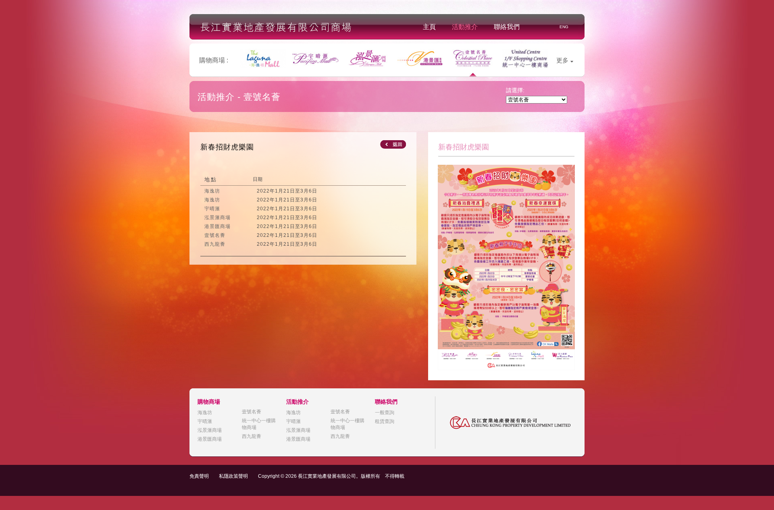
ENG (564, 27)
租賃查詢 (384, 421)
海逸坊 (205, 412)
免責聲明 (199, 476)
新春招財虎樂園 (227, 147)
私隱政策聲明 (233, 476)
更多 (562, 60)
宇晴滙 (205, 421)
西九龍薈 (251, 436)
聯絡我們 (507, 26)
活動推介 (465, 26)
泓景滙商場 (210, 430)
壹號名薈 (251, 412)
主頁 (429, 26)
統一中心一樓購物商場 (259, 424)
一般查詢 (384, 412)
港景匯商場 (210, 439)
